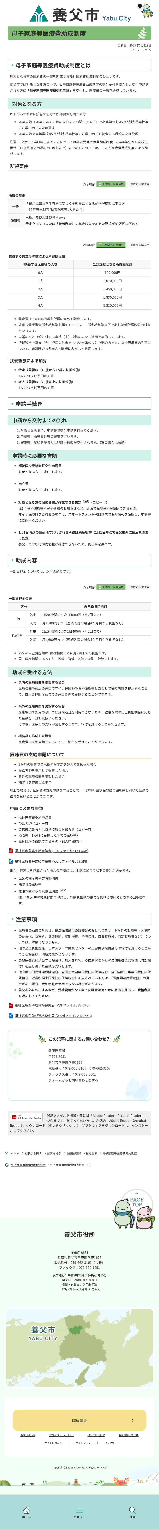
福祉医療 (91, 1153)
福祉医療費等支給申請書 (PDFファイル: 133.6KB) (51, 850)
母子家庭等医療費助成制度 (28, 1165)
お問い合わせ (27, 1435)
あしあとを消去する (88, 1165)
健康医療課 (73, 1153)
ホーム (15, 1153)
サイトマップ (83, 1443)
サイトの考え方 (53, 1443)
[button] (110, 184)
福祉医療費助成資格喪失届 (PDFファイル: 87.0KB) (52, 1005)
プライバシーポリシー (61, 1435)
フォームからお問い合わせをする (73, 1080)
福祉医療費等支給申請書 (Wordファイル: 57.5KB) (52, 861)
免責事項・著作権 (129, 1435)
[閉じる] (139, 5)
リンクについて (96, 1435)
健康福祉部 (54, 1153)
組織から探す (33, 1153)
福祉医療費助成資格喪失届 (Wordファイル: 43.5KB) (53, 1015)
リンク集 (109, 1443)
